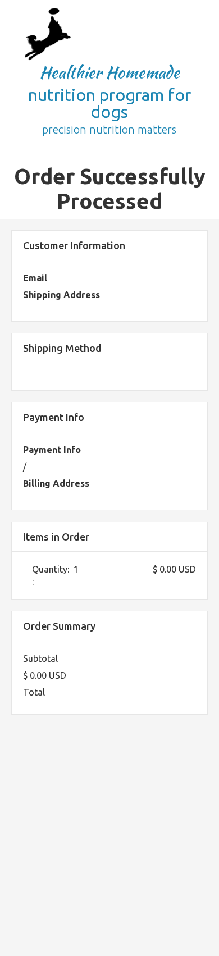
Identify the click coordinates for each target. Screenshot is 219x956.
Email (35, 278)
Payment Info (52, 450)
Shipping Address (61, 295)
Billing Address (56, 483)
